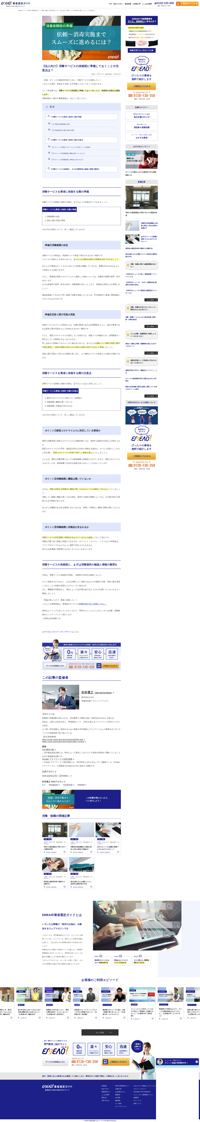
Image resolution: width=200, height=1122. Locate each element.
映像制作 (117, 1094)
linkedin (81, 785)
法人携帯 (117, 1097)
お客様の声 (137, 4)
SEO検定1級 (48, 750)
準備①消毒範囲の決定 (61, 124)
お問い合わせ (105, 1100)
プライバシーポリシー (140, 1089)
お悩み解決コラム (120, 1091)
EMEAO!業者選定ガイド (122, 1086)
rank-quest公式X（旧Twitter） (56, 776)
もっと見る (100, 1032)
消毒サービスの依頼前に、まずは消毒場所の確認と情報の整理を (75, 169)
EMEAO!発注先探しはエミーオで (94, 1120)
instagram (53, 785)
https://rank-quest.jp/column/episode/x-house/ (63, 742)
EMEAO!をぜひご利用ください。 (93, 604)
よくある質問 (147, 4)
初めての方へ (118, 4)
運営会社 (104, 1097)
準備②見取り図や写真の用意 (63, 130)
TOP (110, 4)
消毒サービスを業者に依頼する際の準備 (66, 117)
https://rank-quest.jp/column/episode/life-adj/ (62, 739)
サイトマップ (137, 1100)
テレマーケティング (121, 1106)
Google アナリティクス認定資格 (57, 759)
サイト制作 (118, 1103)
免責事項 (136, 1097)
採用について (137, 1103)
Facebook (67, 785)
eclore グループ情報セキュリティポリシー (146, 1086)
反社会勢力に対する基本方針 (142, 1091)
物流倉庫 (117, 1100)
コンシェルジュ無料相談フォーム (143, 1094)
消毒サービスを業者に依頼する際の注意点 (67, 140)
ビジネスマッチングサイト (61, 632)
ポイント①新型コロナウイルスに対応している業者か (71, 147)
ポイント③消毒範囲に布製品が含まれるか (67, 160)
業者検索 (128, 4)
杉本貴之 (96, 692)
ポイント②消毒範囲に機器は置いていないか (68, 153)
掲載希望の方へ (106, 1091)
